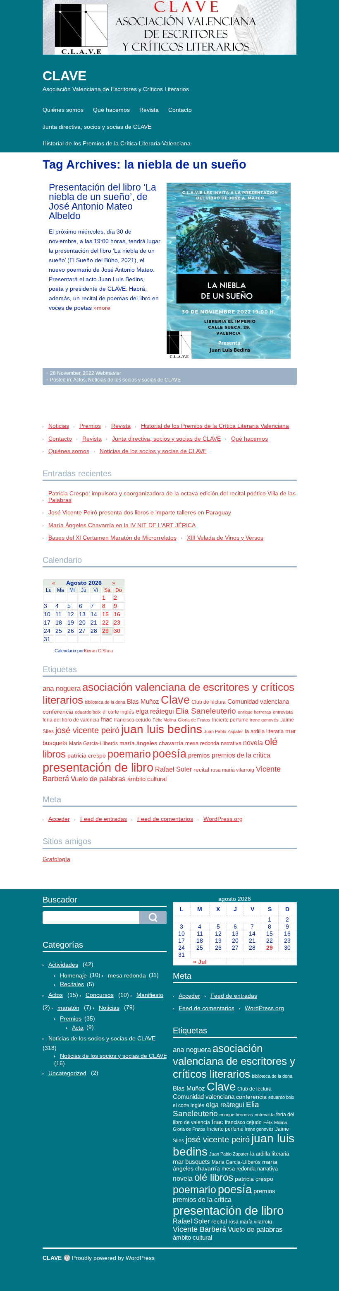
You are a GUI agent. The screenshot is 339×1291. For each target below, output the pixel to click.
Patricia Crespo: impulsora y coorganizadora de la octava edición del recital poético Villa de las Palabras (172, 496)
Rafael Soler (173, 769)
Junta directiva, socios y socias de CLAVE (97, 126)
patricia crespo (86, 756)
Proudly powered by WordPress (113, 1258)
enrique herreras (254, 711)
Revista (149, 109)
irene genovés (264, 719)
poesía (169, 754)
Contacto (180, 109)
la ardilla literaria (264, 731)
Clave (175, 700)
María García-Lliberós (93, 743)
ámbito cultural (147, 778)
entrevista (283, 711)
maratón (68, 1007)
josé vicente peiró (87, 730)
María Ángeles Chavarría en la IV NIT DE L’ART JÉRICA (122, 525)
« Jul (200, 961)
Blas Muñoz (143, 701)
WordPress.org (223, 819)
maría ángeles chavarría (151, 743)
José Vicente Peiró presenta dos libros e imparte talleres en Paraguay (139, 512)
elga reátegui (155, 711)
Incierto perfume (230, 720)
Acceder (59, 819)
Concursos (100, 995)
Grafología (56, 859)
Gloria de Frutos (194, 719)
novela (253, 742)
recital (201, 770)
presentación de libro (98, 767)
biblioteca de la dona (105, 702)
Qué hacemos (111, 109)
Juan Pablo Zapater (223, 731)
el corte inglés (118, 712)
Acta (78, 1027)
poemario (129, 754)
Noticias (58, 425)
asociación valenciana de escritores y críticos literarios (234, 1061)
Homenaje (73, 975)
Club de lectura (208, 702)
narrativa (231, 743)
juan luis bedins (161, 729)
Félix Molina (164, 719)
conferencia (58, 711)
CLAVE (64, 75)
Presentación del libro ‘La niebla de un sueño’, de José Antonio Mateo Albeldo (102, 201)
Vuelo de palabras (98, 779)
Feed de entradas (103, 819)
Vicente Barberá (199, 1229)
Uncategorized (67, 1073)
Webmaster (108, 373)
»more (101, 307)
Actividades (63, 964)
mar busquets (191, 1161)
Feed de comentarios (165, 819)
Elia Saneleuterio (206, 711)
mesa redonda (202, 743)
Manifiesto (149, 995)
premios (199, 755)
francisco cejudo (132, 720)
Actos (79, 379)
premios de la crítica (241, 755)
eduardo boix (88, 711)
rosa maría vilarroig (232, 770)
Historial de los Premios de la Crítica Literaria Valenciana (117, 143)
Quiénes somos (63, 109)
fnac (106, 719)
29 (269, 947)
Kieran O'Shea (98, 650)
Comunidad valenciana (258, 701)
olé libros (213, 1177)
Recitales (72, 984)
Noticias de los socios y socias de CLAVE (134, 379)
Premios (90, 425)
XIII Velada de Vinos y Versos (225, 537)
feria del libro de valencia (71, 720)
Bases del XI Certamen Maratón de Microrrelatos (112, 537)
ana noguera (62, 689)
